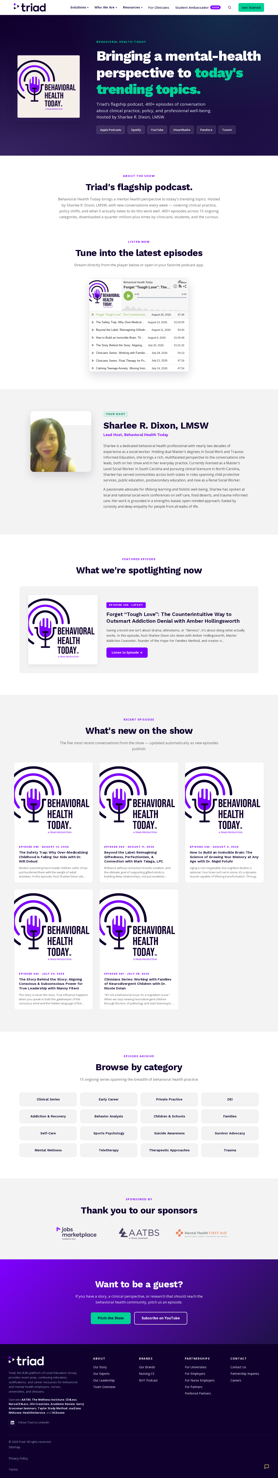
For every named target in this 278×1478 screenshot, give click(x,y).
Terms (13, 1469)
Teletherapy (109, 1150)
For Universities (196, 1367)
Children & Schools (169, 1116)
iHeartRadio (181, 130)
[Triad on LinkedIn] (12, 1422)
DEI (230, 1099)
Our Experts (101, 1373)
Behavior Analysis (108, 1116)
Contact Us (238, 1367)
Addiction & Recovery (48, 1116)
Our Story (100, 1367)
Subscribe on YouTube (161, 1318)
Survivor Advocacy (230, 1133)
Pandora (206, 130)
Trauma (230, 1150)
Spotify (136, 130)
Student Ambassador (197, 7)
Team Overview (104, 1387)
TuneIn (227, 130)
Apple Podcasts (110, 130)
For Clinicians (158, 7)
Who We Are (105, 7)
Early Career (109, 1099)
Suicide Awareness (169, 1133)
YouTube (157, 130)
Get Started (251, 7)
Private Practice (169, 1099)
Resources (132, 7)
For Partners (193, 1387)
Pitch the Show (111, 1318)
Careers (235, 1380)
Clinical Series (48, 1099)
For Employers (195, 1373)
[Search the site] (229, 7)
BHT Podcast (148, 1380)
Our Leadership (104, 1380)
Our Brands (147, 1367)
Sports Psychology (108, 1133)
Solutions (79, 7)
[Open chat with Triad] (267, 1467)
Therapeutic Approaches (169, 1150)
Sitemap (14, 1447)
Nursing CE (146, 1373)
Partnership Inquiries (244, 1373)
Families (230, 1116)
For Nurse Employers (200, 1380)
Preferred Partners (198, 1393)
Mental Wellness (48, 1150)
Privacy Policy (18, 1458)
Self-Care (48, 1133)
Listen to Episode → (127, 652)
